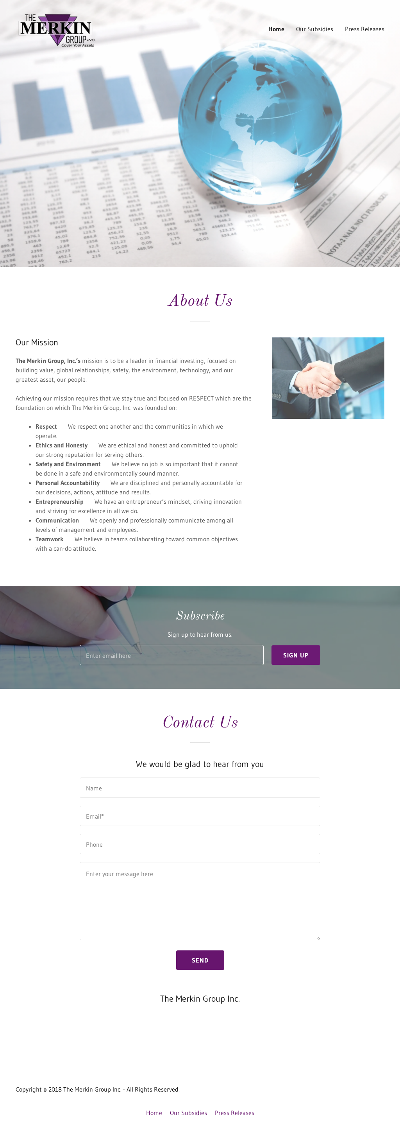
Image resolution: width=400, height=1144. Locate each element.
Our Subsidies (314, 29)
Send (200, 960)
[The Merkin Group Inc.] (58, 28)
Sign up (296, 655)
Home (276, 29)
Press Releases (364, 29)
